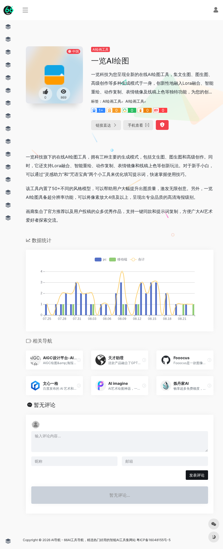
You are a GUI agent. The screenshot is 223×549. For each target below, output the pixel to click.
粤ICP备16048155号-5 (154, 540)
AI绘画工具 (100, 49)
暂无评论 (44, 405)
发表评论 (197, 475)
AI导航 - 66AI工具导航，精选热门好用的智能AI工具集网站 (93, 540)
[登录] (216, 10)
